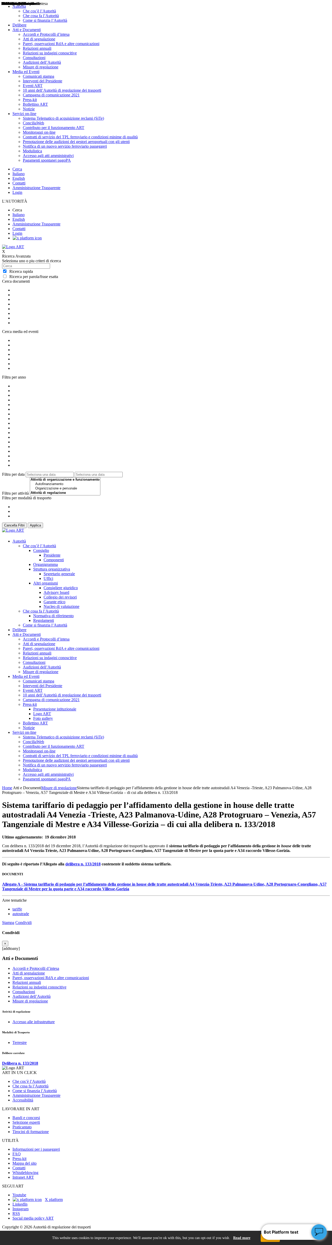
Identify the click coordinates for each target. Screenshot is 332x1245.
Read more (241, 1238)
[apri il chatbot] (319, 1232)
